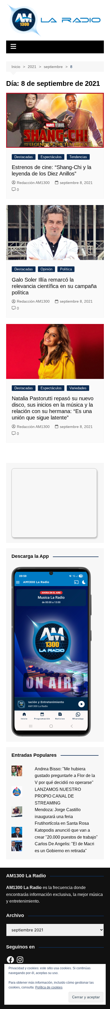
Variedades (78, 388)
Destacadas (23, 157)
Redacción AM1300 (33, 183)
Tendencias (78, 157)
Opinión (46, 269)
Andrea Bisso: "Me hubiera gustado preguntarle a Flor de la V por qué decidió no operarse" (65, 776)
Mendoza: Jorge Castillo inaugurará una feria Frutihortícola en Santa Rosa (62, 816)
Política (66, 269)
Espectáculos (51, 157)
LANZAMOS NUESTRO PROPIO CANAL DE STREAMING (58, 796)
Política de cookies (48, 987)
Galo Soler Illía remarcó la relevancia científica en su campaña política (54, 286)
